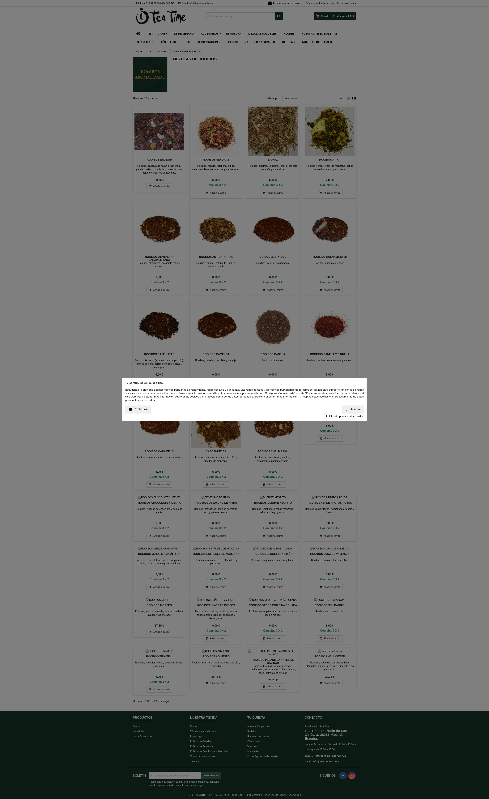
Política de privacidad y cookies (345, 416)
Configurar (138, 409)
